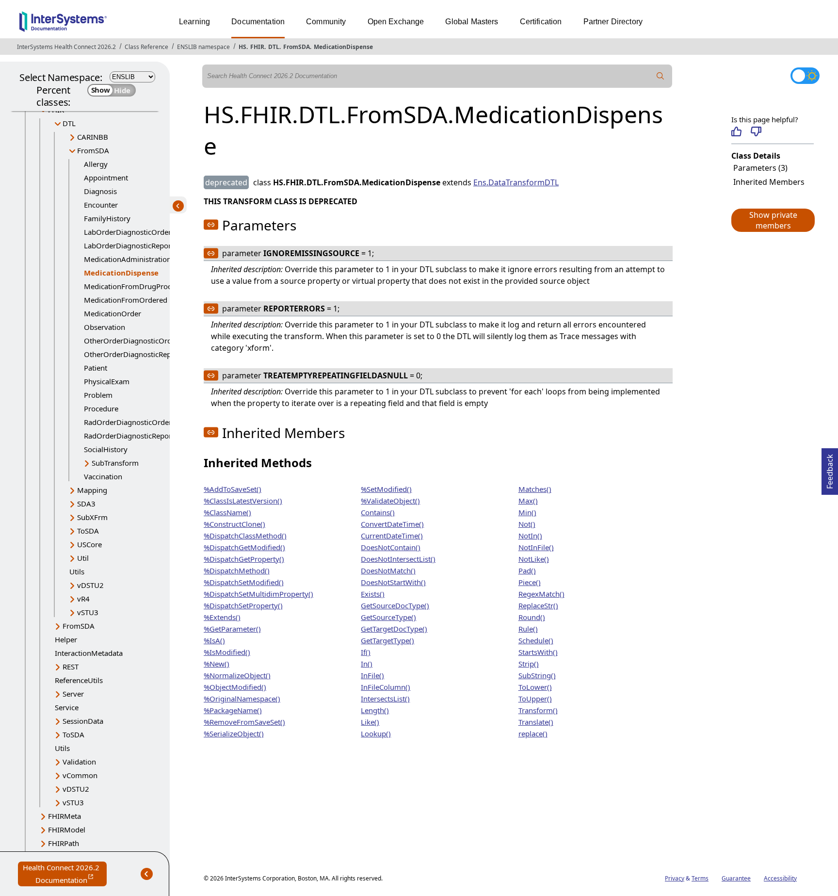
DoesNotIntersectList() (398, 559)
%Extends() (222, 617)
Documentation (258, 21)
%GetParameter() (232, 629)
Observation (104, 327)
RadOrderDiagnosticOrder (128, 422)
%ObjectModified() (235, 687)
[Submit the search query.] (660, 76)
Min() (527, 512)
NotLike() (533, 559)
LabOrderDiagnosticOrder (127, 232)
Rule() (528, 629)
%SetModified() (386, 489)
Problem (98, 395)
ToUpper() (535, 698)
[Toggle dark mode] (805, 75)
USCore (89, 544)
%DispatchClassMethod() (245, 535)
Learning (194, 21)
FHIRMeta (64, 816)
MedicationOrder (112, 313)
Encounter (101, 205)
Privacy (674, 878)
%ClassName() (227, 512)
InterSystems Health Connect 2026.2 (66, 47)
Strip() (528, 663)
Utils (76, 571)
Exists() (373, 594)
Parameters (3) (760, 168)
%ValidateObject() (390, 500)
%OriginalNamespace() (242, 698)
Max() (528, 500)
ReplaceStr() (538, 605)
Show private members (773, 220)
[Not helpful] (756, 131)
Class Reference (146, 47)
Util (83, 558)
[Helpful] (736, 131)
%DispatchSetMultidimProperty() (258, 594)
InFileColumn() (385, 687)
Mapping (92, 490)
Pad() (527, 570)
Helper (66, 639)
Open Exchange (396, 21)
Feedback (829, 468)
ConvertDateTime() (392, 524)
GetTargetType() (387, 640)
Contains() (378, 512)
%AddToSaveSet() (232, 489)
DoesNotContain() (390, 547)
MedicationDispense (343, 47)
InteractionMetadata (89, 653)
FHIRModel (66, 829)
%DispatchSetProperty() (243, 605)
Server (73, 694)
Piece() (529, 582)
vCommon (80, 775)
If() (366, 652)
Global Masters (471, 21)
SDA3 (86, 503)
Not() (526, 524)
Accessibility (780, 878)
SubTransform (115, 463)
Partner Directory (613, 21)
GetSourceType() (388, 617)
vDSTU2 (90, 585)
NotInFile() (536, 547)
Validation (79, 761)
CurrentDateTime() (392, 535)
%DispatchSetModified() (244, 582)
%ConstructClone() (234, 524)
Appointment (106, 177)
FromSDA (296, 47)
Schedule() (535, 640)
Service (67, 707)
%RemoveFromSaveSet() (244, 722)
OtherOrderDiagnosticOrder (131, 340)
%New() (216, 663)
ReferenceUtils (79, 680)
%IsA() (214, 640)
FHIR (257, 47)
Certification (541, 21)
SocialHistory (106, 449)
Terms (700, 878)
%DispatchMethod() (237, 570)
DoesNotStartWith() (393, 582)
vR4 (83, 598)
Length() (375, 710)
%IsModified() (227, 652)
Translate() (535, 722)
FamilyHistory (107, 218)
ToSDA (88, 531)
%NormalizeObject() (237, 675)
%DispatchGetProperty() (244, 559)
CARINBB (92, 137)
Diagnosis (100, 191)
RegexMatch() (541, 594)
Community (326, 21)
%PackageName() (233, 710)
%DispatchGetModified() (244, 547)
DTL (273, 47)
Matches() (534, 489)
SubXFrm (92, 517)
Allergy (96, 164)
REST (71, 666)
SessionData (83, 721)
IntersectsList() (385, 698)
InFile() (372, 675)
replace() (533, 733)
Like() (370, 722)
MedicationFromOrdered (125, 300)
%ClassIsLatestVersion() (243, 500)
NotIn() (530, 535)
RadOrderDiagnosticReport (129, 435)
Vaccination (103, 476)
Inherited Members (769, 182)
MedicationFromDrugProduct (133, 286)
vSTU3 (87, 612)
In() (366, 663)
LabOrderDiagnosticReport (129, 245)
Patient (95, 368)
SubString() (537, 675)
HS (242, 47)
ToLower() (535, 687)
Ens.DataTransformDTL (516, 182)
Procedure (101, 408)
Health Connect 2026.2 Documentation (65, 874)
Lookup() (376, 733)
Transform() (538, 710)
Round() (531, 617)
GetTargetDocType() (394, 629)
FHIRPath (63, 843)
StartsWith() (538, 652)
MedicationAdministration (127, 259)
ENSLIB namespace (203, 47)
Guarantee (736, 878)
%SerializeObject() (234, 733)
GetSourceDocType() (395, 605)
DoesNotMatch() (388, 570)
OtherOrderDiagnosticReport (132, 354)
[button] (772, 220)
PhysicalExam (106, 381)
